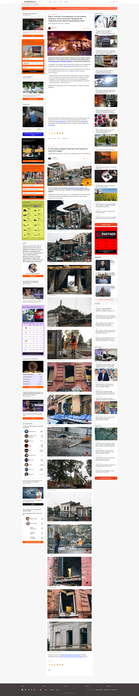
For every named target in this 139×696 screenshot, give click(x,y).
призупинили (84, 121)
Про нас (46, 689)
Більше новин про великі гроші (33, 542)
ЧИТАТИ (33, 504)
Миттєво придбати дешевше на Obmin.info (106, 251)
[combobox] (40, 129)
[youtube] (37, 689)
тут (89, 118)
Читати (33, 418)
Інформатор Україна (99, 689)
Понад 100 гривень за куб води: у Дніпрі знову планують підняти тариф (72, 8)
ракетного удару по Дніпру (76, 188)
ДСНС (59, 138)
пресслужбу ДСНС (68, 66)
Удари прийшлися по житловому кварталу (60, 61)
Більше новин (106, 224)
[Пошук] (116, 1)
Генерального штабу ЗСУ (35, 238)
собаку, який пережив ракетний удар (70, 655)
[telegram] (28, 689)
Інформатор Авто (114, 689)
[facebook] (22, 689)
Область (55, 1)
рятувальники (65, 138)
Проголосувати (33, 71)
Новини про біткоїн (33, 387)
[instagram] (25, 689)
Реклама (66, 1)
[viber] (31, 689)
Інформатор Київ (107, 689)
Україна (60, 1)
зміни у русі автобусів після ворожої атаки (71, 656)
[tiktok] (34, 689)
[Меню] (40, 1)
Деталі (33, 35)
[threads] (40, 689)
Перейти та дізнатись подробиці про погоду (33, 134)
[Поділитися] (87, 28)
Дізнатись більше (33, 161)
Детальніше (33, 276)
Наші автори (52, 689)
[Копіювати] (90, 28)
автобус (54, 138)
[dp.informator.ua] (30, 1)
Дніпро (50, 1)
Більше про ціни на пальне (33, 353)
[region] (33, 132)
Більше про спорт (106, 478)
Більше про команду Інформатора (106, 299)
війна (49, 138)
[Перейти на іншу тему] (113, 1)
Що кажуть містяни (33, 99)
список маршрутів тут (61, 121)
